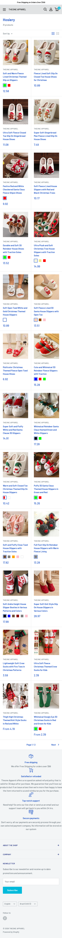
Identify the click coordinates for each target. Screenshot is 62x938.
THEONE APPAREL (10, 69)
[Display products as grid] (53, 33)
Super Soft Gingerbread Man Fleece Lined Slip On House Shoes (45, 136)
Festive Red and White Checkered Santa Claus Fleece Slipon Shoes (14, 189)
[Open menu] (4, 9)
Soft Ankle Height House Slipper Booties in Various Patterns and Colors (15, 607)
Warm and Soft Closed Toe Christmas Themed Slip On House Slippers (15, 489)
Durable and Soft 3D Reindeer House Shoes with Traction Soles (13, 248)
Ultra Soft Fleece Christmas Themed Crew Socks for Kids (45, 666)
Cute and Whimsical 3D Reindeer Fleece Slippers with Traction (45, 370)
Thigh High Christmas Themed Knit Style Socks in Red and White (14, 720)
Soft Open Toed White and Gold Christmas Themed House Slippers (15, 311)
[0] (57, 9)
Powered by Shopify (11, 932)
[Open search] (45, 9)
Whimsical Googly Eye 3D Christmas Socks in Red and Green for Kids (45, 720)
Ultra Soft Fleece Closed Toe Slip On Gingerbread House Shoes (14, 136)
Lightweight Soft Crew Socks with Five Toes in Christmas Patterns (14, 666)
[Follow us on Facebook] (5, 918)
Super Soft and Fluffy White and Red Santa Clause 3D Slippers (13, 429)
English (7, 904)
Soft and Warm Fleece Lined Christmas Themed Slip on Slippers (14, 76)
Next (53, 744)
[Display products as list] (58, 33)
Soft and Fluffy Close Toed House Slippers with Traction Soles (15, 548)
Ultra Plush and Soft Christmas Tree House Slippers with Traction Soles (44, 250)
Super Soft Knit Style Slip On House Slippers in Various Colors (46, 607)
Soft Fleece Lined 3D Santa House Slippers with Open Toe (46, 311)
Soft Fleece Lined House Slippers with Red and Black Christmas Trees (45, 189)
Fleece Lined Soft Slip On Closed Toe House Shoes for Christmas (46, 76)
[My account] (50, 9)
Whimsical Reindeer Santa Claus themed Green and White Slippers (46, 429)
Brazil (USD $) (25, 904)
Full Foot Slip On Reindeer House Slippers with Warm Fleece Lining (46, 548)
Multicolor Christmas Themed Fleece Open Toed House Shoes (15, 370)
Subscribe (12, 890)
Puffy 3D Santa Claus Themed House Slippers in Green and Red (46, 489)
